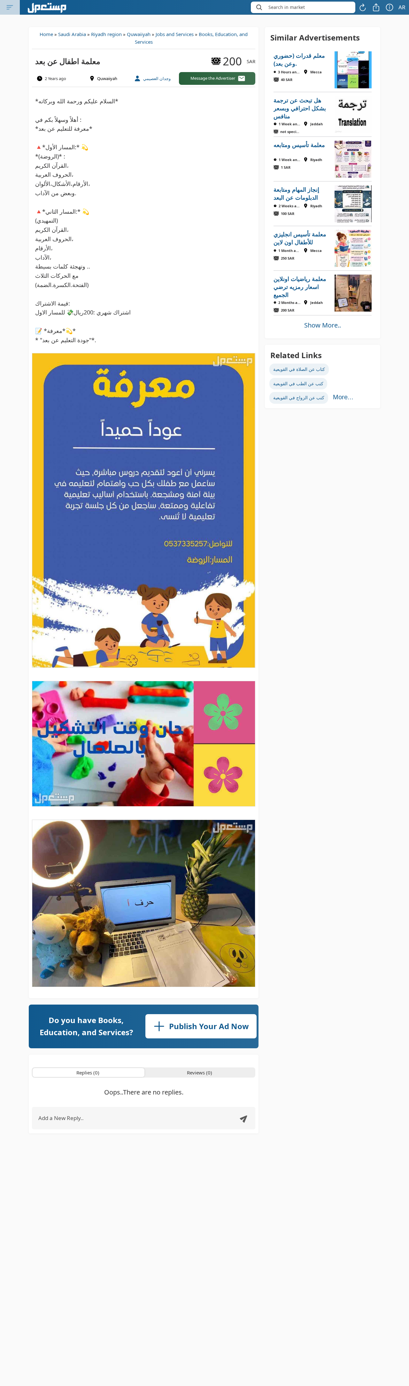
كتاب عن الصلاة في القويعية (299, 369)
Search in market (286, 7)
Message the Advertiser (212, 78)
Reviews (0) (199, 1072)
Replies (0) (87, 1072)
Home (46, 34)
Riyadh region (106, 34)
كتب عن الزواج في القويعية (298, 397)
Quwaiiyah (138, 34)
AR (401, 7)
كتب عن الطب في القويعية (298, 383)
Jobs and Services (175, 34)
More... (343, 397)
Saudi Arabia (72, 34)
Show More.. (322, 325)
